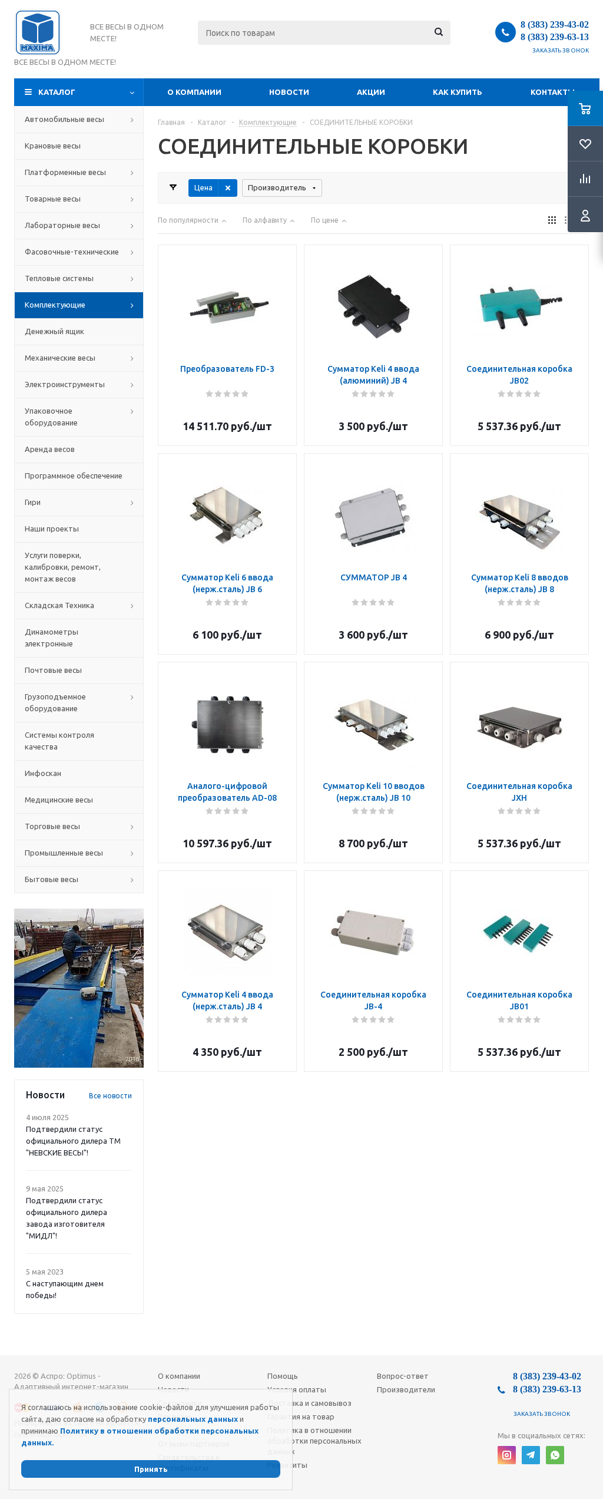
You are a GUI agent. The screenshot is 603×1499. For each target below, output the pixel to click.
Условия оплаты (296, 1389)
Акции (371, 92)
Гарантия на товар (300, 1416)
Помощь (282, 1376)
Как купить (457, 92)
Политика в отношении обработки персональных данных (314, 1440)
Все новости (110, 1096)
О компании (194, 92)
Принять (151, 1469)
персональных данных (193, 1419)
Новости (289, 92)
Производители (406, 1389)
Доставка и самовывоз (309, 1403)
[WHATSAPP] (555, 1455)
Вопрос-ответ (403, 1376)
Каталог (56, 92)
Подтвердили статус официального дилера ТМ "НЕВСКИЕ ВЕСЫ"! (73, 1141)
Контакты (553, 92)
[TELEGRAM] (531, 1455)
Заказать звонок (560, 50)
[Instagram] (507, 1455)
